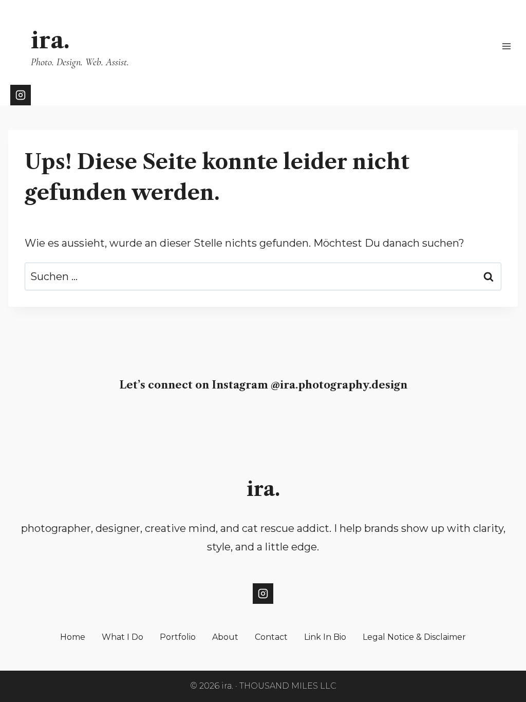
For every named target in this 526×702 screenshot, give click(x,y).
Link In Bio (325, 637)
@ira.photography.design (339, 385)
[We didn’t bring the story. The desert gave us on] (263, 429)
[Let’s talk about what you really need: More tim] (91, 429)
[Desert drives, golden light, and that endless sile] (34, 429)
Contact (271, 637)
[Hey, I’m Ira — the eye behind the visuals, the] (206, 429)
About (225, 637)
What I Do (122, 637)
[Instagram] (20, 95)
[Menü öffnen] (506, 46)
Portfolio (178, 637)
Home (72, 637)
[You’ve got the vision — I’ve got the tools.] (149, 429)
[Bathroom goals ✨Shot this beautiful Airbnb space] (377, 429)
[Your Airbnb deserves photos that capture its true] (492, 429)
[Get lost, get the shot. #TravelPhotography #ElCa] (320, 429)
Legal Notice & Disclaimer (414, 637)
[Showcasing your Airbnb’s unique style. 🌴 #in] (434, 429)
